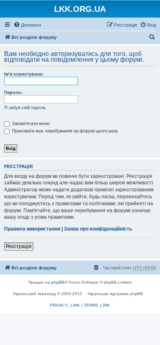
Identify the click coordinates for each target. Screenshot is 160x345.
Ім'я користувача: (23, 74)
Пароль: (13, 92)
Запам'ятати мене (30, 123)
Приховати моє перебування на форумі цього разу (64, 130)
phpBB (57, 282)
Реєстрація (19, 246)
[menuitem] (27, 25)
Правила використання (32, 229)
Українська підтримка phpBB (115, 293)
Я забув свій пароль (25, 107)
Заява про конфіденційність (98, 229)
